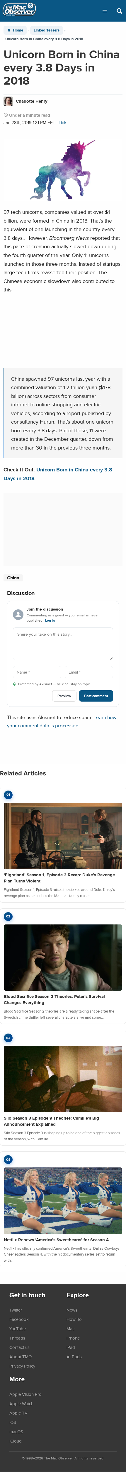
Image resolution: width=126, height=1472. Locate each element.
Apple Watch (21, 1403)
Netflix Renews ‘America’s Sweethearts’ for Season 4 (56, 1240)
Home (18, 30)
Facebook (19, 1319)
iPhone (73, 1338)
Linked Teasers (46, 30)
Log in (50, 620)
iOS (12, 1422)
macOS (16, 1431)
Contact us (19, 1347)
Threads (17, 1338)
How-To (74, 1319)
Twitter (15, 1310)
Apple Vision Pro (25, 1394)
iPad (71, 1347)
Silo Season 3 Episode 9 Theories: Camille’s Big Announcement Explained (51, 1121)
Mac (70, 1328)
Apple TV (18, 1413)
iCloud (15, 1441)
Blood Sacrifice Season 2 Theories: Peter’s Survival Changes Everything (54, 999)
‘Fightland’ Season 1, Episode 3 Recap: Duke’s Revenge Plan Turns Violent (59, 878)
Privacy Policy (22, 1366)
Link (63, 122)
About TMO (20, 1356)
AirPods (74, 1356)
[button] (105, 11)
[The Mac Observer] (19, 11)
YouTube (17, 1328)
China (13, 577)
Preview (64, 696)
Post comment (96, 696)
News (72, 1310)
